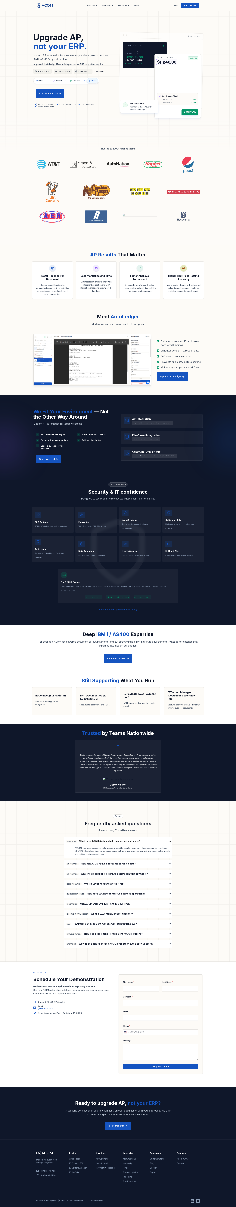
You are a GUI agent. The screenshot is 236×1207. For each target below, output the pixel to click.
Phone (126, 1026)
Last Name (167, 982)
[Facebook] (198, 1201)
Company (128, 997)
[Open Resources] (129, 5)
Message (127, 1041)
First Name (128, 982)
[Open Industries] (112, 5)
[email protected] (45, 1009)
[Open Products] (97, 5)
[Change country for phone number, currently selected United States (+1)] (126, 1032)
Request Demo (161, 1066)
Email (126, 1011)
